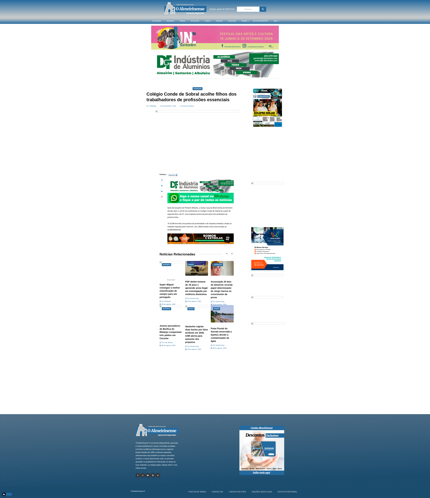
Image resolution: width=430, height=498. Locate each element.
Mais (276, 21)
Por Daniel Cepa (193, 298)
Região (244, 21)
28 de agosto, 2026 (168, 304)
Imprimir (172, 175)
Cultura (208, 21)
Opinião (219, 21)
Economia (195, 21)
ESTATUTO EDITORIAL (287, 492)
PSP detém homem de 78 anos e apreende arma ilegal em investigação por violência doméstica (196, 287)
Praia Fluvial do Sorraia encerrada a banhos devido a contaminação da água (221, 334)
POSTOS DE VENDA (197, 492)
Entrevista (232, 21)
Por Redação (166, 301)
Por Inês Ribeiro (167, 342)
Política (182, 21)
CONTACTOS (217, 492)
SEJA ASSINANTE (260, 21)
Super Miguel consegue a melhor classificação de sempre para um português (170, 290)
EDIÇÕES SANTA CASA (262, 492)
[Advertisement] (267, 155)
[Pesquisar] (262, 9)
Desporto (170, 21)
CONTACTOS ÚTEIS (237, 492)
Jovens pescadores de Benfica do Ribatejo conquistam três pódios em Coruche (171, 332)
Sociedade (156, 21)
